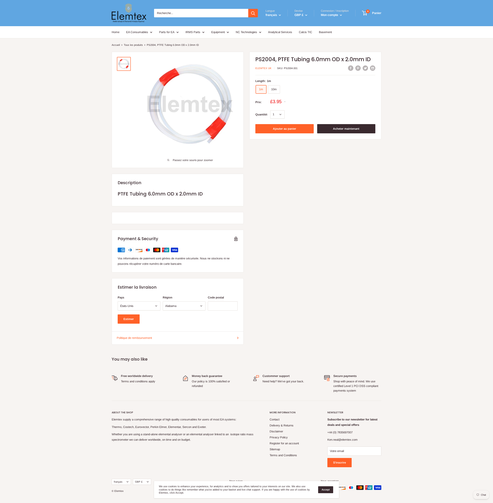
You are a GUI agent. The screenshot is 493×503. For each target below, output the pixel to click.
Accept (326, 489)
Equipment (218, 32)
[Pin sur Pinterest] (358, 68)
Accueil (116, 44)
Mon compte (330, 15)
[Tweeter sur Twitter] (365, 68)
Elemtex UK (263, 68)
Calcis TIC (305, 32)
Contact (274, 419)
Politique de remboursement (134, 337)
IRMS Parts (192, 32)
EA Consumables (137, 32)
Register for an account (284, 443)
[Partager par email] (372, 68)
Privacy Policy (279, 437)
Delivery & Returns (281, 425)
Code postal (216, 297)
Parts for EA (166, 32)
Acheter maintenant (346, 128)
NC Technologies (246, 32)
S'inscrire (339, 462)
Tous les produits (133, 44)
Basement (325, 32)
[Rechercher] (253, 13)
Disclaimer (276, 431)
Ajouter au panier (284, 128)
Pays (121, 297)
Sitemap (275, 449)
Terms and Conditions (283, 455)
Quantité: (261, 114)
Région (167, 297)
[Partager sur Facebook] (350, 68)
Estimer (128, 319)
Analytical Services (280, 32)
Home (115, 32)
